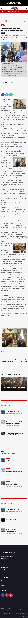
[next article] (24, 11)
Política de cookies (22, 613)
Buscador (3, 585)
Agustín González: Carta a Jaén (13, 519)
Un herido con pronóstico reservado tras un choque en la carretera (7, 361)
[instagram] (11, 595)
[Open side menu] (1, 8)
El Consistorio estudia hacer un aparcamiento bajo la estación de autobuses (14, 471)
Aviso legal (5, 613)
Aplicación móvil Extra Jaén (7, 556)
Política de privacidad (12, 613)
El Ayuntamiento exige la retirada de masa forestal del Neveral (14, 388)
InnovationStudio (5, 611)
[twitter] (7, 94)
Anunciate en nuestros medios (7, 572)
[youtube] (7, 595)
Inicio (2, 20)
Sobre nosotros (4, 567)
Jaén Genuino (4, 558)
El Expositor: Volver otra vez (12, 411)
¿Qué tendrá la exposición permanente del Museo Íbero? (20, 361)
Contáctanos (4, 569)
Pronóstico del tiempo (6, 583)
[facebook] (3, 94)
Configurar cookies (23, 616)
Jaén (6, 20)
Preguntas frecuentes (5, 581)
